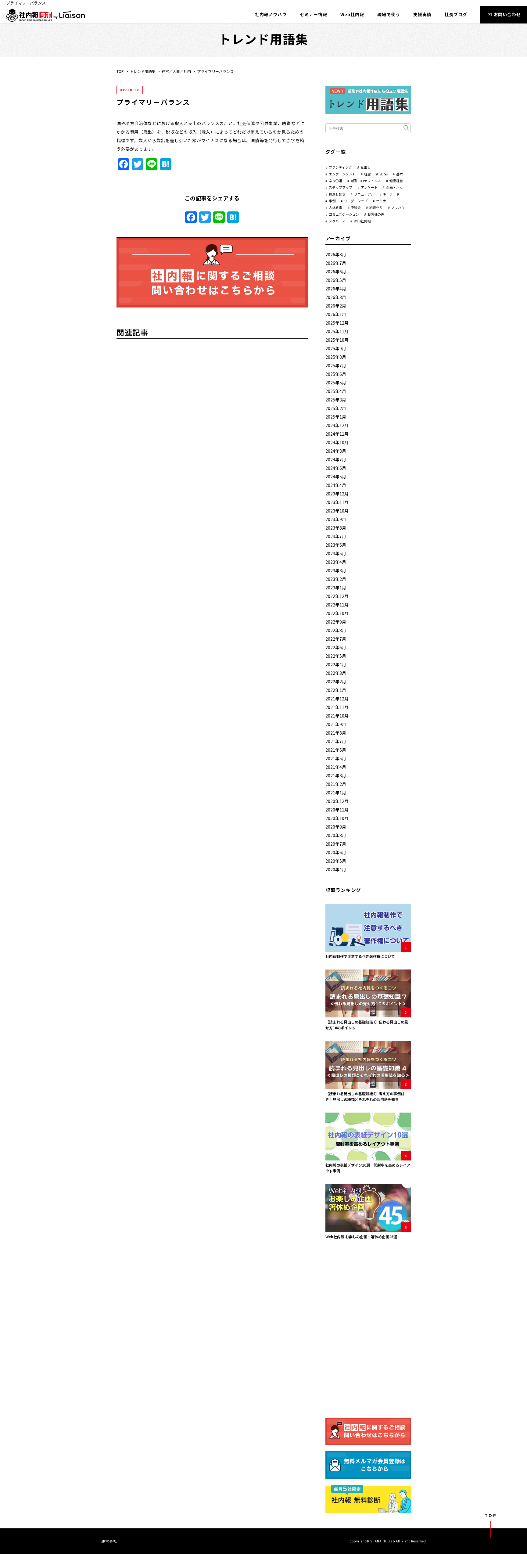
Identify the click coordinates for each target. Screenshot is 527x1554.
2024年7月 (335, 459)
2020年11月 (337, 810)
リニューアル (364, 194)
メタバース (337, 220)
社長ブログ (455, 14)
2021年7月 (335, 741)
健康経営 (396, 180)
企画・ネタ (394, 187)
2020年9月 (335, 827)
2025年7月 (335, 365)
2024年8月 (335, 451)
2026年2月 (335, 306)
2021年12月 (337, 699)
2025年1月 (335, 417)
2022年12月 (337, 596)
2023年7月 (335, 536)
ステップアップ (340, 187)
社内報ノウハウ (271, 14)
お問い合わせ (507, 14)
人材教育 (335, 207)
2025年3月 (335, 400)
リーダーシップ (355, 200)
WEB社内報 (362, 220)
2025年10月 (337, 340)
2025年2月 (335, 408)
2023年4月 (335, 562)
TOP (120, 71)
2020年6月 (335, 852)
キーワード (391, 194)
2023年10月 (337, 511)
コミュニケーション (344, 214)
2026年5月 (335, 280)
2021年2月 (335, 784)
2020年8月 (335, 835)
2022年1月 (335, 690)
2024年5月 (335, 476)
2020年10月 (337, 818)
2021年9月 (335, 724)
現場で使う (388, 14)
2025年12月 (337, 323)
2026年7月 (335, 263)
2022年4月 (335, 664)
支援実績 (422, 14)
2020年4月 (335, 869)
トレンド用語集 (143, 71)
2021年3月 (335, 775)
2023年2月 (335, 579)
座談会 (356, 207)
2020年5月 (335, 861)
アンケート (369, 187)
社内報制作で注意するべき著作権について (360, 956)
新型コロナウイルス (366, 180)
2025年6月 (335, 374)
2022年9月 (335, 622)
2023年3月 (335, 570)
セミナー (382, 200)
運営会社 (109, 1541)
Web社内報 (352, 14)
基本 (399, 173)
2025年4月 (335, 391)
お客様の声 (375, 214)
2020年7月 (335, 844)
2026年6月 (335, 271)
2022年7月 (335, 639)
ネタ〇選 (335, 180)
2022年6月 (335, 647)
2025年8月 (335, 357)
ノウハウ (398, 207)
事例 (332, 200)
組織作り (376, 207)
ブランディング (340, 167)
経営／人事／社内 (176, 71)
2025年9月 (335, 348)
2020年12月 (337, 801)
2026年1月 (335, 314)
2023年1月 (335, 588)
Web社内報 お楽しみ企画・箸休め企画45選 (361, 1236)
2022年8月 (335, 630)
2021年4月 (335, 767)
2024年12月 (337, 425)
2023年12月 (337, 494)
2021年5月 (335, 758)
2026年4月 (335, 289)
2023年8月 (335, 528)
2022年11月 (337, 605)
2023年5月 (335, 553)
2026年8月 (335, 254)
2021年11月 (337, 707)
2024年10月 (337, 442)
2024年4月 (335, 485)
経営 (367, 173)
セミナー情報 (313, 14)
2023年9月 (335, 519)
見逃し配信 (337, 194)
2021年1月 (335, 793)
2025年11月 (337, 331)
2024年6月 (335, 468)
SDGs (383, 173)
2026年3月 (335, 297)
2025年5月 (335, 383)
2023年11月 (337, 502)
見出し (365, 167)
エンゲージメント (342, 173)
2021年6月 (335, 750)
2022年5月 (335, 656)
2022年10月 (337, 613)
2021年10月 (337, 716)
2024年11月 (337, 434)
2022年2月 (335, 681)
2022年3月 (335, 673)
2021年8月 (335, 733)
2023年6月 (335, 545)
